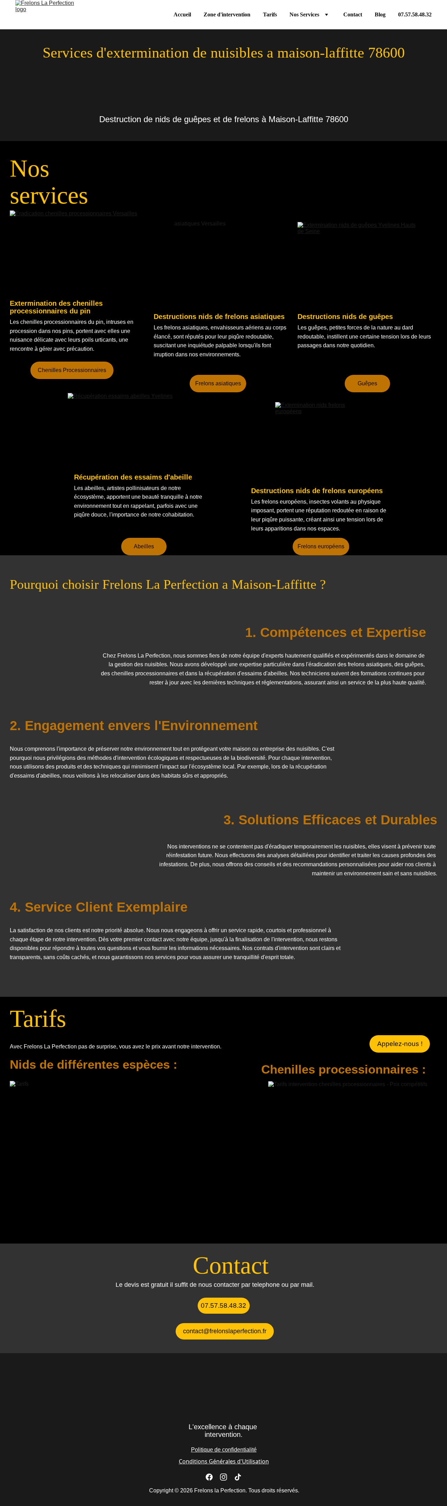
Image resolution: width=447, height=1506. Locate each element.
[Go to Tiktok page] (237, 1477)
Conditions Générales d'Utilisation (224, 1461)
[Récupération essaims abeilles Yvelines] (137, 432)
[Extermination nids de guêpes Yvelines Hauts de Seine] (357, 263)
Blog (380, 14)
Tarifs (270, 14)
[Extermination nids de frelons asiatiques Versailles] (223, 263)
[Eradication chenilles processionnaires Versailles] (79, 253)
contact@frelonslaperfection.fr (224, 1331)
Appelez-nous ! (400, 1043)
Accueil (182, 14)
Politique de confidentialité (224, 1450)
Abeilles (144, 546)
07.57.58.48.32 (415, 14)
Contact (352, 14)
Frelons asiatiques (218, 383)
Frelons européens (321, 546)
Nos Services (304, 14)
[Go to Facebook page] (209, 1477)
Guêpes (367, 383)
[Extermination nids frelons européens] (321, 444)
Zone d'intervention (227, 14)
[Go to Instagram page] (223, 1477)
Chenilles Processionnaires (72, 370)
